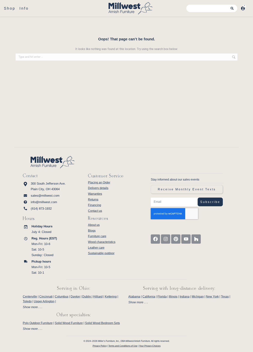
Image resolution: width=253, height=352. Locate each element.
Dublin (87, 296)
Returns (93, 199)
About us (94, 224)
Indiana (184, 296)
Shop (9, 8)
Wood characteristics (101, 241)
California (148, 296)
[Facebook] (155, 239)
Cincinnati (46, 296)
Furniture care (97, 236)
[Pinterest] (175, 239)
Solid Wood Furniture (69, 323)
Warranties (95, 193)
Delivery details (98, 188)
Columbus (61, 296)
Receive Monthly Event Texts (187, 189)
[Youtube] (186, 239)
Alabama (134, 296)
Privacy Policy (100, 346)
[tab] (74, 307)
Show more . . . (32, 307)
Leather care (96, 247)
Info (24, 8)
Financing (94, 205)
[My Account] (243, 8)
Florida (162, 296)
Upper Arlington (44, 301)
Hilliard (98, 296)
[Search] (232, 8)
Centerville (30, 296)
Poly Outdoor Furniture (38, 323)
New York (212, 296)
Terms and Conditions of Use (122, 346)
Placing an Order (99, 182)
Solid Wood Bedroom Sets (102, 323)
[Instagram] (165, 239)
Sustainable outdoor (101, 253)
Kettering (111, 296)
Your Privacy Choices (150, 346)
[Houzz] (196, 239)
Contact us (95, 210)
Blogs (92, 230)
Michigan (198, 296)
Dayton (75, 296)
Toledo (27, 301)
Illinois (173, 296)
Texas (225, 296)
